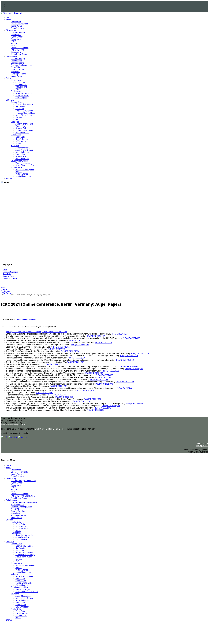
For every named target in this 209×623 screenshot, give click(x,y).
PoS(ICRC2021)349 (95, 410)
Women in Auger (22, 163)
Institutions (15, 72)
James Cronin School (24, 130)
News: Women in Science (26, 165)
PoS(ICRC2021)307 (96, 336)
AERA (13, 41)
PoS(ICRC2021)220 (103, 343)
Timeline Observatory (20, 48)
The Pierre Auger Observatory (18, 33)
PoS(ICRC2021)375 (102, 408)
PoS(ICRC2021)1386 (70, 351)
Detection (19, 109)
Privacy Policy (202, 446)
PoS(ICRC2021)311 (125, 388)
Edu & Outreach (22, 133)
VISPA (18, 89)
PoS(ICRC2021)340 (129, 356)
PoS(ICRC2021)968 (104, 375)
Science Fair (20, 128)
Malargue (15, 122)
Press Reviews (17, 28)
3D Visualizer (21, 85)
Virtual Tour (20, 126)
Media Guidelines (23, 176)
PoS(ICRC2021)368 (131, 338)
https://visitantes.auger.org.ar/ (13, 425)
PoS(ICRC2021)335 (121, 334)
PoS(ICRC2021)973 (103, 377)
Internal (9, 178)
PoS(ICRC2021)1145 (125, 382)
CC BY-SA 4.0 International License (50, 429)
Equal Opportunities (19, 161)
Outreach (10, 100)
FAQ (17, 119)
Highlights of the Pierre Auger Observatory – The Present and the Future (36, 332)
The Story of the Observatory (17, 51)
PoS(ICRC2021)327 (62, 347)
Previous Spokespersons (21, 65)
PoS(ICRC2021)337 (135, 403)
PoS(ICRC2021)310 (140, 353)
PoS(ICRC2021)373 (104, 384)
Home (8, 17)
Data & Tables (21, 139)
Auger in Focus (22, 152)
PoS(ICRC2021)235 (77, 340)
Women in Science (10, 278)
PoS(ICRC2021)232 (94, 373)
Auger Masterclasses (24, 148)
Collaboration (11, 56)
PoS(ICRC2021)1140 (99, 380)
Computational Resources (26, 319)
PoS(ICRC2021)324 (81, 401)
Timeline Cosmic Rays (25, 113)
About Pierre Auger (19, 54)
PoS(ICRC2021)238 (52, 364)
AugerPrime (16, 39)
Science (9, 78)
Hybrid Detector (17, 37)
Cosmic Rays (16, 102)
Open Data (20, 82)
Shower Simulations (24, 111)
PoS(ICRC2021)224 (76, 358)
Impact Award (16, 26)
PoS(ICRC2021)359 (134, 369)
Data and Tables (22, 87)
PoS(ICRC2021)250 (56, 349)
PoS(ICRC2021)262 (64, 397)
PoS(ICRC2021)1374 (59, 386)
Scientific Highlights (19, 24)
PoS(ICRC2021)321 (110, 371)
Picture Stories (21, 174)
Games (18, 117)
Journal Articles (22, 96)
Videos (18, 172)
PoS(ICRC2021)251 (85, 390)
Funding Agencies (18, 74)
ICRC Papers (21, 98)
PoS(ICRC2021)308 (111, 406)
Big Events (20, 106)
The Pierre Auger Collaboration (18, 60)
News (8, 19)
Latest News (16, 22)
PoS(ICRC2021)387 (75, 362)
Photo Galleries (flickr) (24, 170)
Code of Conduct (18, 69)
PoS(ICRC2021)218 (125, 360)
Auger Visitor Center (24, 124)
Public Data (16, 80)
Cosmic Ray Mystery (24, 104)
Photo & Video (17, 167)
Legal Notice (202, 443)
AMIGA (14, 43)
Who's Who (15, 67)
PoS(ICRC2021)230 (44, 393)
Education (15, 146)
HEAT (13, 45)
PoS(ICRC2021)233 (92, 399)
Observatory (11, 30)
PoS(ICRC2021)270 (57, 395)
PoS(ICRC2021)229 (129, 366)
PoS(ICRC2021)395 (80, 345)
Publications (16, 91)
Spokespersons (17, 63)
